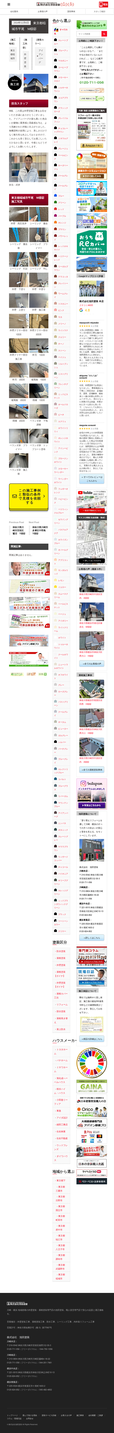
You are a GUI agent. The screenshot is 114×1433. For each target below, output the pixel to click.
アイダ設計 (62, 1117)
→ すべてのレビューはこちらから (91, 478)
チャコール (63, 867)
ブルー (61, 195)
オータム (62, 722)
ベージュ (62, 614)
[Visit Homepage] (56, 4)
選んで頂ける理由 (30, 1415)
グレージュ (63, 148)
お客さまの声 (66, 1415)
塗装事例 (71, 11)
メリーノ (62, 323)
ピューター (63, 728)
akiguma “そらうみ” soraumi (88, 376)
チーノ (61, 343)
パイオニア (63, 873)
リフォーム (62, 1004)
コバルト (62, 779)
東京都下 (61, 1180)
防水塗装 (61, 951)
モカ (60, 316)
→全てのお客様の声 (91, 663)
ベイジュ (62, 357)
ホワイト (62, 637)
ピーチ (61, 414)
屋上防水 (61, 1029)
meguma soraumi (87, 425)
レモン (61, 580)
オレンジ (62, 222)
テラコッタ (63, 276)
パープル (62, 215)
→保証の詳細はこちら (91, 1038)
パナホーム (62, 1060)
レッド (61, 209)
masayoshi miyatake (89, 322)
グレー (61, 684)
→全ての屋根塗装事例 (91, 769)
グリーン (62, 202)
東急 (59, 1110)
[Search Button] (104, 34)
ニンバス (62, 823)
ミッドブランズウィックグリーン (61, 904)
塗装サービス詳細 (49, 1415)
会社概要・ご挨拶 (95, 1415)
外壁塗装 (61, 965)
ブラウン (62, 229)
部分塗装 (61, 1011)
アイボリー (63, 620)
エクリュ (62, 421)
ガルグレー (63, 735)
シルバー (62, 742)
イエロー (62, 587)
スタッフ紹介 (100, 11)
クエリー (62, 337)
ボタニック (63, 829)
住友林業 (61, 1131)
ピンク (61, 310)
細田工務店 (62, 1124)
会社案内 (14, 11)
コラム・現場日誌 (14, 1418)
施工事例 (80, 1415)
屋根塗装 (61, 958)
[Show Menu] (9, 4)
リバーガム (63, 796)
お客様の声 (43, 11)
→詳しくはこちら (91, 937)
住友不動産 (62, 1138)
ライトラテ (63, 330)
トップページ (12, 1415)
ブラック (62, 914)
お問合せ (29, 1418)
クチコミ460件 (86, 305)
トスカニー (63, 303)
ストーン (62, 350)
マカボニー (63, 60)
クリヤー (62, 931)
